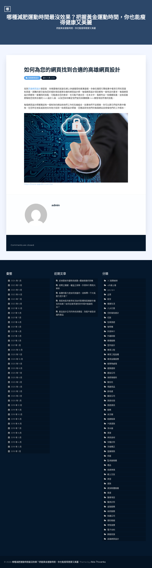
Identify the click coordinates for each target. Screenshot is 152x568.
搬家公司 (111, 396)
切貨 (109, 317)
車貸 (109, 493)
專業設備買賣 (113, 359)
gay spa (111, 290)
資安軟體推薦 (113, 488)
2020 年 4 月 (16, 386)
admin (56, 205)
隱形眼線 (111, 520)
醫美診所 (111, 502)
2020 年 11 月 (16, 354)
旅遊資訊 (111, 405)
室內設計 (111, 345)
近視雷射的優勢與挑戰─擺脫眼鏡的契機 (76, 280)
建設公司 (111, 373)
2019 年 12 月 (16, 405)
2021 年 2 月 (16, 340)
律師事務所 (112, 377)
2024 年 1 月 (16, 280)
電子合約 (111, 529)
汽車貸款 (111, 423)
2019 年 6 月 (16, 433)
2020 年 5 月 (16, 382)
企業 (109, 294)
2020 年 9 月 (16, 363)
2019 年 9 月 (16, 419)
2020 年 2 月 (16, 396)
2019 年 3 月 (16, 446)
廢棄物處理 (112, 363)
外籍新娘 (111, 336)
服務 (109, 410)
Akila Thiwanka (98, 562)
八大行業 (111, 308)
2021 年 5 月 (16, 327)
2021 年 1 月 (16, 345)
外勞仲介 (111, 331)
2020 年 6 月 (16, 377)
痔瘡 (109, 456)
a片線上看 (111, 285)
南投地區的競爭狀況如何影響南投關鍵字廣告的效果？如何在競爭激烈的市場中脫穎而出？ (76, 303)
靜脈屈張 (111, 534)
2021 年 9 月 (16, 313)
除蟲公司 (111, 516)
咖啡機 (110, 327)
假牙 (109, 299)
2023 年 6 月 (16, 303)
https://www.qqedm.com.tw (38, 184)
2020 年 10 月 (17, 359)
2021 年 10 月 (16, 308)
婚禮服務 (111, 340)
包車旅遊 (111, 322)
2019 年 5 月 (16, 437)
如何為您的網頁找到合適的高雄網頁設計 (72, 70)
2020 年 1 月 (16, 400)
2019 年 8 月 (16, 423)
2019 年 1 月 (16, 451)
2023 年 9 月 (16, 290)
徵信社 (110, 382)
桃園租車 (111, 419)
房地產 (110, 391)
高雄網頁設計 (33, 78)
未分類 (110, 414)
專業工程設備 (113, 354)
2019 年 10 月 (16, 414)
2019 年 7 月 (16, 428)
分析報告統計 (113, 313)
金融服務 (111, 506)
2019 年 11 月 (16, 410)
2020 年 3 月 (16, 391)
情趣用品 (111, 386)
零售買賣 (111, 525)
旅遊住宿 (111, 400)
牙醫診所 (111, 442)
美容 (109, 479)
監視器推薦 (112, 460)
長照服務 (111, 511)
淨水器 (110, 428)
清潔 (109, 433)
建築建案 (111, 368)
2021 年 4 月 (16, 331)
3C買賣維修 (112, 280)
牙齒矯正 (111, 446)
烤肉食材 (111, 437)
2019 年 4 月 (16, 442)
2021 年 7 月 (16, 317)
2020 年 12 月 (17, 350)
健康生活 (111, 303)
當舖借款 (111, 451)
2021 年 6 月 (16, 322)
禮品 (109, 465)
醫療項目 (111, 497)
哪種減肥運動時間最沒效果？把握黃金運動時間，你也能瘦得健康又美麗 (76, 20)
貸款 (109, 483)
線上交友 (111, 474)
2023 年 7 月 (16, 299)
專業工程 (111, 350)
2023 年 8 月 (16, 294)
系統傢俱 (111, 469)
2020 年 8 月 (16, 368)
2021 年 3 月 (16, 336)
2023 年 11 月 (16, 285)
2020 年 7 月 (16, 373)
